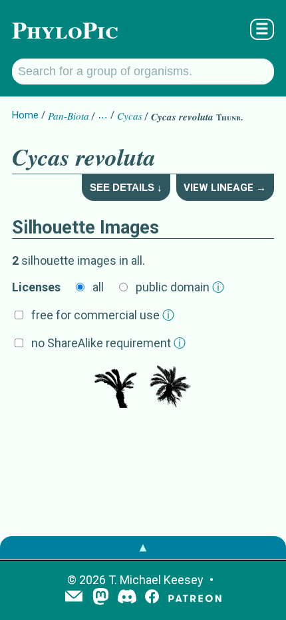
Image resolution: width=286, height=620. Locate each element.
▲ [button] (143, 547)
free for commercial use (102, 315)
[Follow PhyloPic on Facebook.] (152, 597)
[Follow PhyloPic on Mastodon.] (100, 597)
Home (25, 115)
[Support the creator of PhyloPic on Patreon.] (194, 598)
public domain (180, 287)
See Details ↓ (126, 187)
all (98, 287)
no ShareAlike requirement (108, 343)
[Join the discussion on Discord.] (127, 597)
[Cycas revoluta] (115, 387)
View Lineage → (225, 188)
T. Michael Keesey (156, 580)
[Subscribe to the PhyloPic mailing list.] (74, 597)
